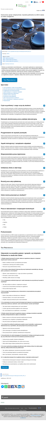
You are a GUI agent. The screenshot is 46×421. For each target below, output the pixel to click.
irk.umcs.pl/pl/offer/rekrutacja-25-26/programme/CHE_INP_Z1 (19, 51)
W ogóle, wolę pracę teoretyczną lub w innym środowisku (14, 299)
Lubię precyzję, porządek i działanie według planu (13, 339)
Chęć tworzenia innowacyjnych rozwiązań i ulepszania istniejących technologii (19, 359)
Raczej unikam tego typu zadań (9, 288)
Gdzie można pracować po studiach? (11, 97)
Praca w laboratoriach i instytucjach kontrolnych (13, 99)
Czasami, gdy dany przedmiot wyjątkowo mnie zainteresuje (15, 308)
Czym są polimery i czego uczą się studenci (12, 87)
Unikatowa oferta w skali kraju (9, 94)
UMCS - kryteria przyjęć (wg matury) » (10, 59)
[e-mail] (9, 387)
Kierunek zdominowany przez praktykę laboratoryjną (14, 89)
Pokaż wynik (4, 367)
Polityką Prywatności (35, 415)
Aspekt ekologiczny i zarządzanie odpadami (12, 91)
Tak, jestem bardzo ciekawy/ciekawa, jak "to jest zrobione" (14, 306)
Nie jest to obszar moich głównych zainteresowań (13, 321)
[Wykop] (23, 387)
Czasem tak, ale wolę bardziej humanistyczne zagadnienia (15, 286)
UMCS (8, 53)
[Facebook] (12, 387)
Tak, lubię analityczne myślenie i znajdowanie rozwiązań (14, 284)
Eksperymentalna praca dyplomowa (11, 93)
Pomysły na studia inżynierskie (7, 9)
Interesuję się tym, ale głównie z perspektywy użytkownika (14, 319)
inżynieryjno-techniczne (9, 63)
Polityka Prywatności (23, 410)
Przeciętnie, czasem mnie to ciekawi (10, 275)
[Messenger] (2, 387)
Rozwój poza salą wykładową (9, 96)
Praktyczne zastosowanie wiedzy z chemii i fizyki (12, 361)
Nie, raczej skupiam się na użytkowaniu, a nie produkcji (14, 310)
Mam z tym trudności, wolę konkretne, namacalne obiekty (14, 354)
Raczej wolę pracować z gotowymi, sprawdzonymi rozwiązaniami (16, 332)
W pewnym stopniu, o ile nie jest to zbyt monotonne (13, 297)
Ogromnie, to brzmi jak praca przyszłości (11, 328)
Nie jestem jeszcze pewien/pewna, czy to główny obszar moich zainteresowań (19, 363)
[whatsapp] (5, 387)
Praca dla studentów (33, 408)
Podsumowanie (6, 100)
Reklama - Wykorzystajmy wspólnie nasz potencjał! (12, 408)
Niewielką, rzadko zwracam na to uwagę (11, 277)
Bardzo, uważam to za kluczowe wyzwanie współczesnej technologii (17, 317)
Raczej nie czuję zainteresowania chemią (11, 266)
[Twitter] (15, 387)
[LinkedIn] (19, 387)
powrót (5, 397)
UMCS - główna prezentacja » (8, 58)
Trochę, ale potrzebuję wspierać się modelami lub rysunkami (15, 352)
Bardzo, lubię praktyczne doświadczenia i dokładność (13, 295)
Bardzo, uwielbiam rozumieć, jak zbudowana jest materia (14, 262)
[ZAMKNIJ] (23, 417)
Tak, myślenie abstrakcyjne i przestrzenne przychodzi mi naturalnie (16, 350)
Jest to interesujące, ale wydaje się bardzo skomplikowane (15, 330)
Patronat (26, 408)
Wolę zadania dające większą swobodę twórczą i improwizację (15, 343)
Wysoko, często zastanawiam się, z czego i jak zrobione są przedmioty (17, 273)
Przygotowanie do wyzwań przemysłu (11, 90)
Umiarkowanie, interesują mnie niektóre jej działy (13, 264)
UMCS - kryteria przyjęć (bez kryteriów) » (10, 61)
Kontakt (22, 408)
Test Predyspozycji (9, 80)
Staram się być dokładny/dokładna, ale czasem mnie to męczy (15, 341)
